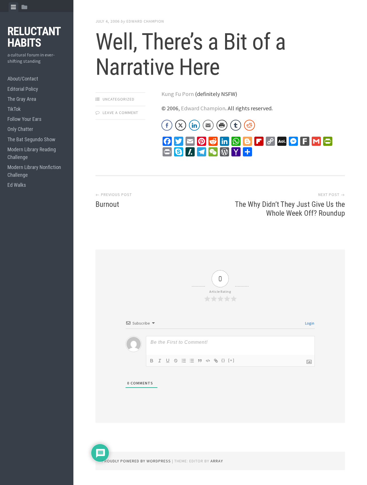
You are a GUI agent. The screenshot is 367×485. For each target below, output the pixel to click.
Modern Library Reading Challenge (31, 153)
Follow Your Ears (24, 119)
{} (223, 360)
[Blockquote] (200, 360)
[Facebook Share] (166, 125)
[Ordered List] (184, 360)
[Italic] (160, 360)
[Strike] (176, 360)
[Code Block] (208, 360)
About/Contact (22, 79)
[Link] (216, 360)
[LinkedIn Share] (194, 125)
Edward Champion (145, 21)
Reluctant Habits (33, 37)
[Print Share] (221, 125)
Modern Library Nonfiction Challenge (34, 171)
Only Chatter (20, 129)
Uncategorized (118, 99)
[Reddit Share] (249, 125)
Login (309, 323)
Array (216, 461)
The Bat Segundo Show (31, 139)
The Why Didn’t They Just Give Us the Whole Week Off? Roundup (290, 208)
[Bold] (152, 360)
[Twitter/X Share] (180, 125)
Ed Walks (16, 185)
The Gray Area (21, 99)
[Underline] (168, 360)
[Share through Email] (208, 125)
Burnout (107, 204)
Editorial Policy (22, 89)
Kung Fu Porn (177, 93)
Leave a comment (120, 112)
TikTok (14, 109)
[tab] (13, 7)
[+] (231, 360)
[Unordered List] (192, 360)
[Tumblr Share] (235, 125)
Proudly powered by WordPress (136, 461)
